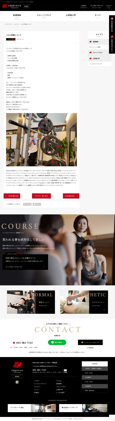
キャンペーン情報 (94, 47)
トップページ (8, 24)
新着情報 (95, 41)
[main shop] (31, 408)
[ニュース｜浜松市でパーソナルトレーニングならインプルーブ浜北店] (16, 6)
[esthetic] (84, 302)
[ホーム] (17, 369)
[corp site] (83, 408)
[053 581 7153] (47, 371)
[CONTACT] (65, 371)
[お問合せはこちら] (112, 43)
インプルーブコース (95, 64)
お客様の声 (96, 58)
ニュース (16, 24)
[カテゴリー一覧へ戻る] (41, 196)
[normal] (31, 302)
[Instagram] (17, 382)
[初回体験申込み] (112, 24)
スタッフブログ (97, 52)
